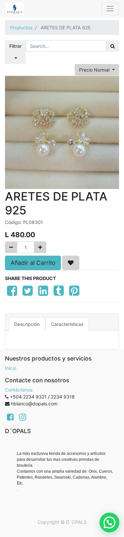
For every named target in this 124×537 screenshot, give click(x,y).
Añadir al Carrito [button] (33, 262)
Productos (21, 27)
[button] (70, 263)
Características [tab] (67, 324)
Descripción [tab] (27, 324)
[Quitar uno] (11, 247)
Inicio (10, 368)
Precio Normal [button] (95, 70)
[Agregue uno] (40, 247)
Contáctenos (18, 390)
